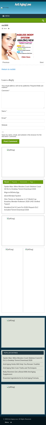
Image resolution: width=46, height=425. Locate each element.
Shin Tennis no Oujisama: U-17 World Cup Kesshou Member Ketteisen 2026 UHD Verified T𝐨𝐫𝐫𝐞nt (22, 201)
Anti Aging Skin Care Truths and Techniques (19, 368)
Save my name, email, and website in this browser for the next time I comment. (22, 135)
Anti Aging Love (13, 419)
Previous (6, 62)
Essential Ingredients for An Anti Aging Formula (21, 378)
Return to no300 (8, 69)
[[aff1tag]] (23, 230)
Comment (6, 90)
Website (4, 125)
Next (41, 62)
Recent (6, 182)
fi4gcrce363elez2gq (11, 192)
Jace (5, 28)
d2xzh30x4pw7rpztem (12, 196)
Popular (14, 182)
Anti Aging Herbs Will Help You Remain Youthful (21, 364)
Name (4, 111)
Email (4, 118)
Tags (31, 182)
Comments (23, 182)
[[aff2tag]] (23, 162)
